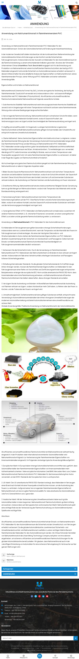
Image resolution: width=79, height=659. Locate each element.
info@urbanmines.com (17, 613)
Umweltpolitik (46, 648)
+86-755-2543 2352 (18, 610)
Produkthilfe (15, 648)
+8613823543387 (16, 616)
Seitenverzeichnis (28, 648)
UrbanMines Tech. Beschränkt (30, 65)
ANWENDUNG (28, 27)
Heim (20, 27)
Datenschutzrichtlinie (60, 648)
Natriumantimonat (21, 222)
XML (37, 648)
